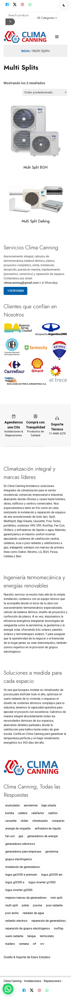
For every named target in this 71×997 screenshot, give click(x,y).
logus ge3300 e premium (21, 874)
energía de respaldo (18, 828)
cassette (11, 821)
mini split (56, 897)
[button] (8, 988)
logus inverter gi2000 (18, 890)
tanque (31, 936)
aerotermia (31, 805)
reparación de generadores (48, 920)
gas (21, 836)
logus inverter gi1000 (42, 882)
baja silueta (49, 805)
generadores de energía (42, 836)
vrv (42, 944)
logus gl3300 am (51, 874)
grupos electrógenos (18, 859)
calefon (53, 813)
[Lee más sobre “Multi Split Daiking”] (32, 212)
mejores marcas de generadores (26, 897)
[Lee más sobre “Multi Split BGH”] (32, 159)
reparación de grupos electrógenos (27, 928)
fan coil (10, 836)
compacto (58, 821)
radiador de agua (33, 913)
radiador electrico (16, 920)
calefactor (37, 813)
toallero (10, 944)
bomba (9, 813)
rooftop (58, 928)
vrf (34, 944)
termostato (47, 936)
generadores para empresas (23, 851)
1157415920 (15, 291)
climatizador (40, 821)
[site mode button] (64, 5)
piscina (37, 905)
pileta (25, 905)
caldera (22, 813)
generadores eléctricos (20, 844)
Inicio (25, 51)
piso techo (12, 913)
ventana (24, 944)
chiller (24, 821)
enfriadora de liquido (48, 828)
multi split (11, 905)
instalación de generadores (22, 867)
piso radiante (54, 905)
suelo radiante (14, 936)
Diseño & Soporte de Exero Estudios (27, 957)
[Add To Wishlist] (39, 159)
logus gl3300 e (14, 882)
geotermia (51, 851)
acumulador (12, 805)
